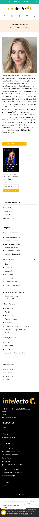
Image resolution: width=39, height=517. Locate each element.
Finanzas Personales (12, 241)
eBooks (5, 434)
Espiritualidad (10, 315)
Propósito (8, 268)
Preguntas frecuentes (10, 469)
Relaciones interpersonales (15, 289)
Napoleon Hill (7, 369)
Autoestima (9, 275)
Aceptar (26, 515)
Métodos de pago (8, 476)
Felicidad (8, 312)
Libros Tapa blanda (9, 431)
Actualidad (9, 346)
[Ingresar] (19, 16)
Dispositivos (6, 485)
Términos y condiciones (11, 451)
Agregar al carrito (10, 190)
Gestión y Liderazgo (12, 237)
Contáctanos (7, 458)
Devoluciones (7, 479)
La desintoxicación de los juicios (10, 178)
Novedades (6, 208)
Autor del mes (7, 215)
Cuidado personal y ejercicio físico (17, 326)
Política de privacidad (10, 455)
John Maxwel (7, 373)
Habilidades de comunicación (16, 292)
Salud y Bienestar (9, 304)
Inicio (10, 27)
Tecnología (9, 342)
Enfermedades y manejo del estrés (15, 331)
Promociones (7, 211)
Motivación (9, 271)
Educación (9, 349)
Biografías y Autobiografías (15, 353)
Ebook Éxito (6, 482)
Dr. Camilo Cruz (8, 376)
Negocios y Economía (10, 233)
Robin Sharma (7, 380)
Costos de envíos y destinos (12, 472)
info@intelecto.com (9, 417)
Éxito (7, 264)
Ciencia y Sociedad (9, 338)
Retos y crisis (9, 278)
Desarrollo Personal (9, 259)
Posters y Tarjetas (8, 437)
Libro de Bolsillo (8, 218)
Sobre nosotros (7, 448)
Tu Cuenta (6, 461)
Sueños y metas (11, 282)
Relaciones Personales (13, 250)
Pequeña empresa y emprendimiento (12, 245)
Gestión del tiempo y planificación (12, 297)
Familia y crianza (11, 319)
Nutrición (8, 323)
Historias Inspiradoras (12, 285)
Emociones (9, 308)
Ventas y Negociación (13, 254)
